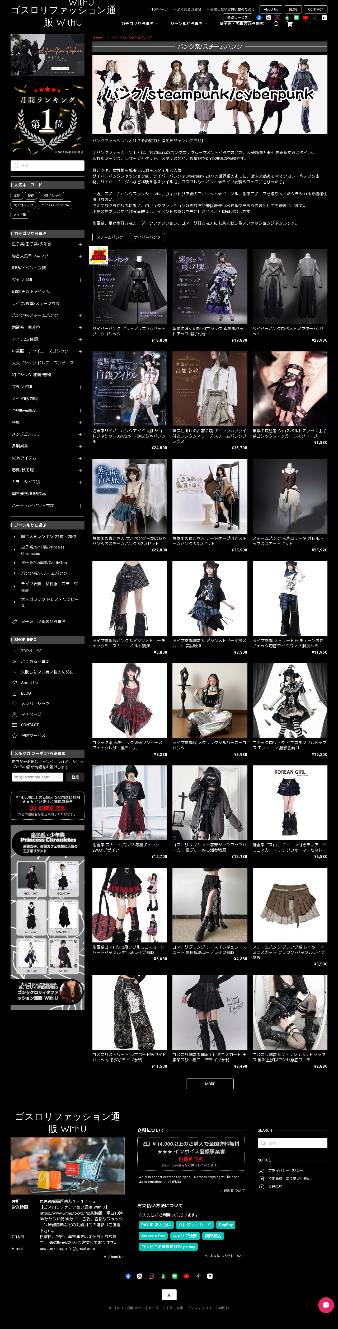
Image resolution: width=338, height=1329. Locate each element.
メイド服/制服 (25, 399)
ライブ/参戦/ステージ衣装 (36, 303)
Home (97, 37)
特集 (16, 422)
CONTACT (315, 9)
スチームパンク (110, 237)
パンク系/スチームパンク (35, 315)
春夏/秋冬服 (23, 470)
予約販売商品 (24, 410)
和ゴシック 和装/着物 (31, 375)
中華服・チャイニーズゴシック (40, 351)
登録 (75, 777)
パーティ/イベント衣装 (33, 506)
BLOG (293, 9)
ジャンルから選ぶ (186, 23)
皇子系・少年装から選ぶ (241, 23)
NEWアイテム (24, 458)
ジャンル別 (22, 280)
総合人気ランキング (30, 256)
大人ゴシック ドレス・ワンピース (43, 363)
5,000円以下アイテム (31, 292)
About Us (271, 9)
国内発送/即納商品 (29, 494)
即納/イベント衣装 (29, 268)
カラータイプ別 (26, 482)
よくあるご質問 (189, 9)
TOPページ (160, 9)
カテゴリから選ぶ (137, 23)
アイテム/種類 (25, 339)
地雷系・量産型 (26, 327)
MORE (210, 1084)
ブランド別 (22, 387)
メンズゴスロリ (26, 434)
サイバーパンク (147, 237)
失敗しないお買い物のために (232, 9)
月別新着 (20, 446)
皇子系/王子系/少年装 (32, 244)
